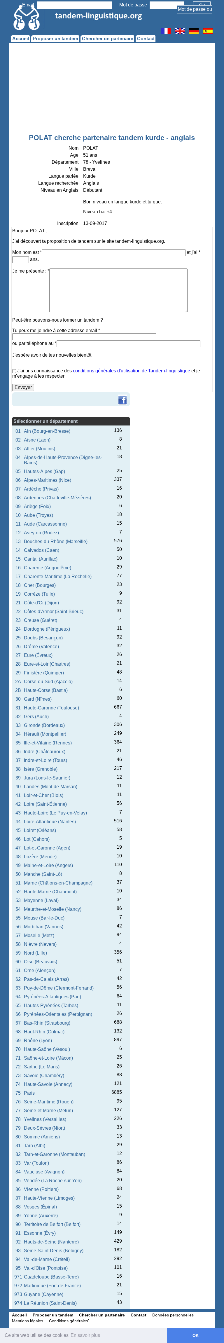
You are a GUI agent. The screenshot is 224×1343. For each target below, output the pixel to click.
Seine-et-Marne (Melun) (48, 1110)
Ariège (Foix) (37, 506)
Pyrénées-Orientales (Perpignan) (58, 1014)
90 (18, 1224)
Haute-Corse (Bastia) (46, 690)
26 (18, 646)
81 (18, 1145)
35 (18, 742)
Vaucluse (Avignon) (44, 1171)
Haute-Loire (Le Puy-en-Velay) (55, 812)
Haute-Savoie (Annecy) (48, 1084)
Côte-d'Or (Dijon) (41, 602)
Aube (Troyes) (38, 515)
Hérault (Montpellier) (45, 734)
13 (18, 541)
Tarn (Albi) (34, 1145)
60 (18, 961)
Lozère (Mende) (40, 856)
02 (18, 439)
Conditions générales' (69, 1320)
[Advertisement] (112, 90)
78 (18, 1119)
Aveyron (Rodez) (41, 532)
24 (18, 629)
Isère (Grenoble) (40, 769)
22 (18, 611)
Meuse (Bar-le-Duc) (44, 917)
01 (18, 431)
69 (18, 1040)
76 (18, 1101)
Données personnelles (173, 1315)
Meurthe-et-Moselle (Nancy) (52, 909)
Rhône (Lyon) (38, 1040)
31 (18, 707)
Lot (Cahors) (37, 839)
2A (18, 681)
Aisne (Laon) (37, 439)
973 (18, 1294)
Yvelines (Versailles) (45, 1119)
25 (18, 637)
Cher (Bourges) (40, 585)
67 (18, 1023)
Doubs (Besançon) (43, 637)
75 (18, 1093)
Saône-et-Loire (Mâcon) (48, 1058)
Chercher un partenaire (107, 38)
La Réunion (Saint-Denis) (50, 1303)
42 (18, 804)
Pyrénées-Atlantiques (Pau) (52, 996)
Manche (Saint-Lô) (43, 874)
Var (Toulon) (36, 1163)
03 (18, 448)
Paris (29, 1093)
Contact (146, 38)
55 (18, 917)
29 (18, 672)
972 (18, 1285)
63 (18, 988)
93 (18, 1250)
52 (18, 891)
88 (18, 1206)
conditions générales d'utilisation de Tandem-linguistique (131, 370)
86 (18, 1189)
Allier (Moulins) (39, 448)
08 (18, 497)
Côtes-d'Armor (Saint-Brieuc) (53, 611)
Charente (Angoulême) (47, 567)
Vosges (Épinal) (40, 1206)
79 (18, 1128)
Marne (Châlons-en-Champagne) (58, 882)
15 (18, 559)
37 (18, 760)
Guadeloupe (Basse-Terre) (51, 1276)
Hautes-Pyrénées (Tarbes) (51, 1005)
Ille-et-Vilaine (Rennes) (48, 742)
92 (18, 1241)
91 (18, 1233)
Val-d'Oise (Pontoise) (46, 1268)
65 (18, 1005)
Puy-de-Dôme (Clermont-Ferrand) (59, 988)
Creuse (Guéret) (40, 620)
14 (18, 550)
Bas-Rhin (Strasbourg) (47, 1023)
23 (18, 620)
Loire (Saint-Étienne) (45, 804)
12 (18, 532)
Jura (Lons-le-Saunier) (47, 777)
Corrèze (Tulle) (39, 594)
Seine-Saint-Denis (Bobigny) (53, 1250)
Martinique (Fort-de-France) (52, 1285)
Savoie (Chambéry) (44, 1075)
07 (18, 488)
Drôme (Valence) (41, 646)
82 (18, 1154)
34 (18, 734)
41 (18, 795)
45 (18, 830)
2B (18, 690)
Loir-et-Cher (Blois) (43, 795)
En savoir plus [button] (85, 1335)
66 (18, 1014)
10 (18, 515)
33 (18, 725)
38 (18, 769)
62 (18, 979)
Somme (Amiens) (42, 1136)
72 (18, 1066)
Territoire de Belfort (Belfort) (52, 1224)
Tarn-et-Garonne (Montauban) (54, 1154)
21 (18, 602)
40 (18, 786)
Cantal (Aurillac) (40, 559)
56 (18, 926)
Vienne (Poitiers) (41, 1189)
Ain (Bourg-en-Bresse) (47, 431)
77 (18, 1110)
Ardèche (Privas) (41, 488)
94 (18, 1259)
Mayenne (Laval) (41, 900)
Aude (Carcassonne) (45, 523)
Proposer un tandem (55, 38)
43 (18, 812)
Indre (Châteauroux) (44, 751)
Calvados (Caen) (41, 550)
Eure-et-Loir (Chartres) (47, 664)
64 (18, 996)
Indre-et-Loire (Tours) (45, 760)
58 (18, 944)
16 (18, 567)
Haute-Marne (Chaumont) (50, 891)
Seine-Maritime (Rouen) (49, 1101)
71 (18, 1058)
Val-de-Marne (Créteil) (47, 1259)
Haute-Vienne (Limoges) (49, 1198)
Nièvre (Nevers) (40, 944)
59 (18, 952)
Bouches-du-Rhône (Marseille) (56, 541)
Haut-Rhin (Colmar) (44, 1031)
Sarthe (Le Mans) (42, 1066)
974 (18, 1303)
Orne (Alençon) (39, 970)
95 (18, 1268)
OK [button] (195, 1335)
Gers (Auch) (36, 716)
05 (18, 471)
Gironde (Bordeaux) (44, 725)
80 (18, 1136)
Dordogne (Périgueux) (47, 629)
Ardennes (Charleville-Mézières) (57, 497)
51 (18, 882)
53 (18, 900)
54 (18, 909)
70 (18, 1049)
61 (18, 970)
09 (18, 506)
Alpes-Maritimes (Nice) (47, 480)
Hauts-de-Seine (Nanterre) (51, 1241)
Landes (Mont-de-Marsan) (50, 786)
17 (18, 576)
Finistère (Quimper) (44, 672)
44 (18, 821)
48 (18, 856)
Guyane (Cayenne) (43, 1294)
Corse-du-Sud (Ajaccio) (48, 681)
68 (18, 1031)
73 (18, 1075)
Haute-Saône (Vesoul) (47, 1049)
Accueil (20, 38)
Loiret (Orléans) (40, 830)
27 (18, 655)
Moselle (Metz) (39, 935)
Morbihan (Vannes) (43, 926)
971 (18, 1276)
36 (18, 751)
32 (18, 716)
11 (18, 523)
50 (18, 874)
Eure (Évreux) (38, 655)
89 (18, 1215)
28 (18, 664)
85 (18, 1180)
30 (18, 699)
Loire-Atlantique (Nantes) (50, 821)
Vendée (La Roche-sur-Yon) (53, 1180)
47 (18, 847)
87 (18, 1198)
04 (18, 457)
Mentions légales (27, 1320)
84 (18, 1171)
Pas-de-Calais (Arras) (46, 979)
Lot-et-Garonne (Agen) (47, 847)
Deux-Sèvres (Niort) (44, 1128)
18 (18, 585)
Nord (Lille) (35, 952)
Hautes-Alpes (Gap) (44, 471)
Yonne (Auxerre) (41, 1215)
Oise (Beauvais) (40, 961)
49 (18, 865)
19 (18, 594)
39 (18, 777)
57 (18, 935)
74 (18, 1084)
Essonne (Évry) (40, 1233)
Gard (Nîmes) (38, 699)
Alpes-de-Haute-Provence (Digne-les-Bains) (63, 460)
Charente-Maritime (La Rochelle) (58, 576)
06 (18, 480)
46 (18, 839)
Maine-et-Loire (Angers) (48, 865)
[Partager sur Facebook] (122, 395)
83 (18, 1163)
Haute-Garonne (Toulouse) (51, 707)
